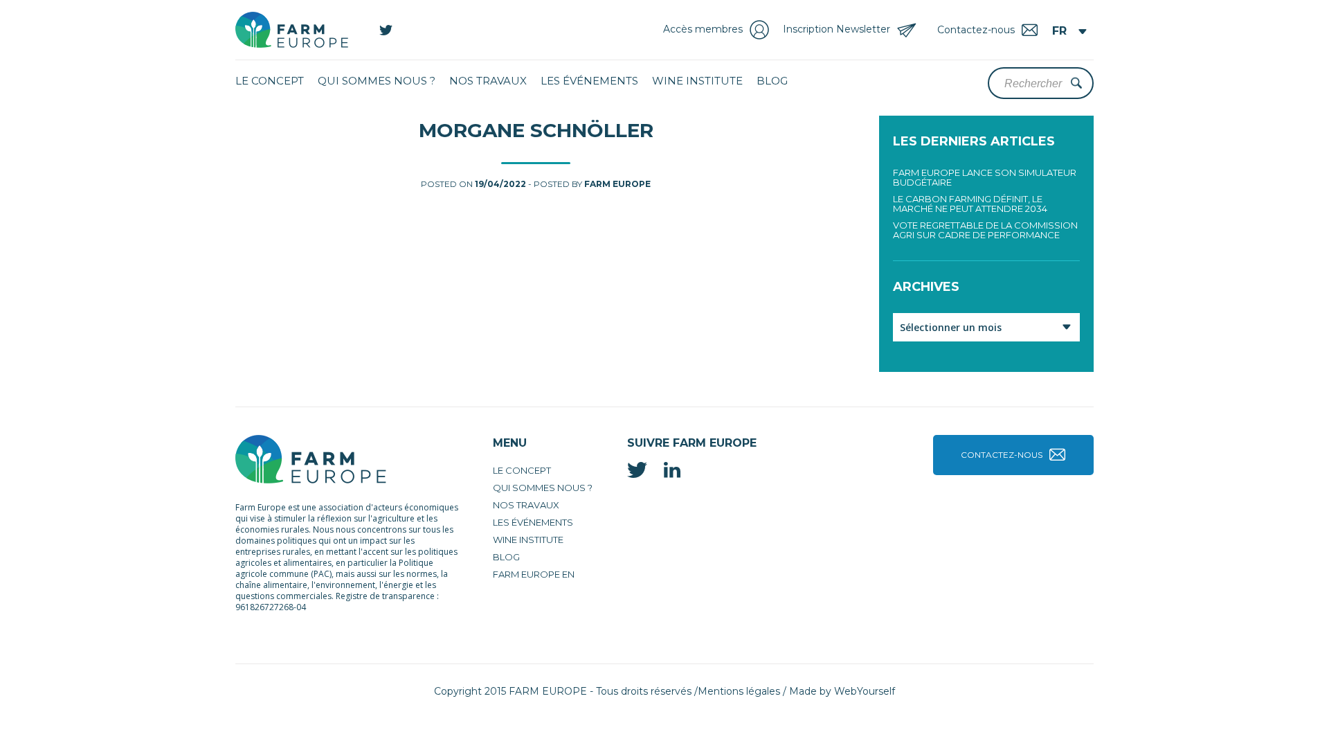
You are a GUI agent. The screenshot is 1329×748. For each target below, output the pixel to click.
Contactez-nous (1001, 454)
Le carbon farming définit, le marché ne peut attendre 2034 (970, 203)
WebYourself (864, 691)
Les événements (589, 80)
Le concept (269, 80)
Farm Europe (617, 184)
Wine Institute (697, 80)
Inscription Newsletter (836, 29)
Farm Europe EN (534, 574)
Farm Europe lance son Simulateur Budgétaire (984, 177)
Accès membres (703, 29)
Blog (772, 80)
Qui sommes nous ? (376, 80)
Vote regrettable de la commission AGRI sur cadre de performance (985, 230)
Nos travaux (488, 80)
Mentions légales (739, 691)
